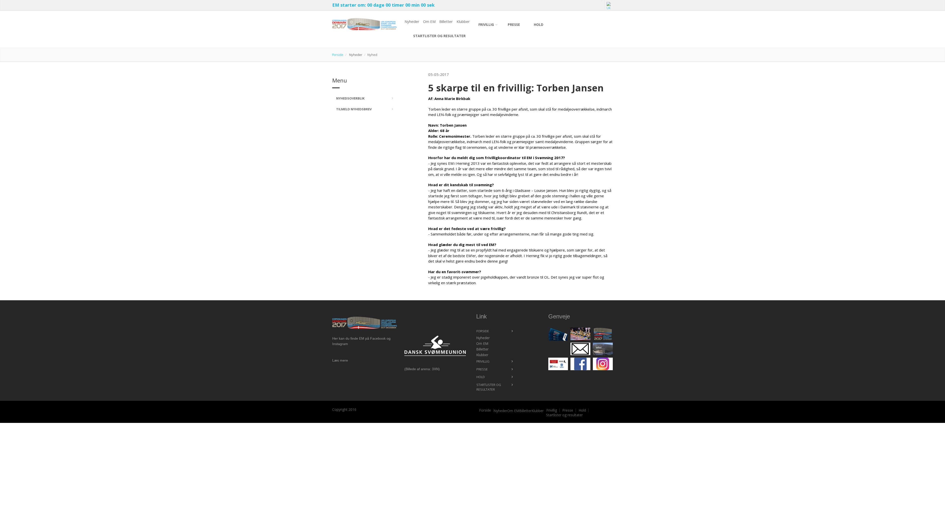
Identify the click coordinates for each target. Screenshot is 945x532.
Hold (538, 24)
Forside (337, 54)
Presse (514, 24)
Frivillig (486, 24)
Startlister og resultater (439, 35)
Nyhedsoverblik (350, 98)
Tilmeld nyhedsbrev (354, 109)
